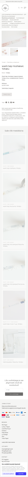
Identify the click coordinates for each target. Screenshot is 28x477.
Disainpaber (5, 19)
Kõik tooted (14, 27)
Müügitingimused (6, 451)
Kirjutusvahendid (14, 19)
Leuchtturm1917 (6, 428)
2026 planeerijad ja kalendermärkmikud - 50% (14, 14)
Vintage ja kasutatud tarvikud (17, 23)
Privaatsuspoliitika (7, 453)
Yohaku (8, 73)
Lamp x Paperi (6, 427)
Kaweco (4, 430)
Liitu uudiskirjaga (14, 394)
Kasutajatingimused (7, 449)
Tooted (4, 62)
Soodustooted (5, 27)
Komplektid (5, 23)
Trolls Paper (5, 438)
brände (13, 442)
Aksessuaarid (17, 21)
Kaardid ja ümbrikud (7, 21)
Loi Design (5, 434)
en (22, 7)
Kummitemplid (20, 18)
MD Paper (4, 425)
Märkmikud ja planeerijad (8, 16)
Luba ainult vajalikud (8, 473)
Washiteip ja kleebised (8, 18)
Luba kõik (20, 473)
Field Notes (5, 432)
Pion (3, 436)
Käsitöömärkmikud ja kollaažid (10, 25)
